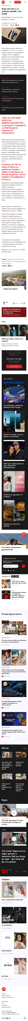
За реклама (5, 1001)
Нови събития (6, 995)
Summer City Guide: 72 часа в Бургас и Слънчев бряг (13, 99)
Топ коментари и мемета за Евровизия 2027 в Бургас (10, 89)
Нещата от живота (6, 5)
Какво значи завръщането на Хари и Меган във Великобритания (13, 80)
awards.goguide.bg (14, 249)
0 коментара (5, 25)
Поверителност (6, 1007)
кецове (4, 263)
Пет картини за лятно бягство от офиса (13, 108)
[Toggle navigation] (25, 2)
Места (4, 993)
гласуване (10, 259)
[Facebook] (16, 25)
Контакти (5, 1005)
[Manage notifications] (25, 1018)
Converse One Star (11, 261)
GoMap (18, 2)
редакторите (21, 261)
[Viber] (18, 25)
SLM (18, 1014)
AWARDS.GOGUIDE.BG (12, 123)
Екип (3, 1003)
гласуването (6, 218)
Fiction (8, 1014)
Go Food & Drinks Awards (15, 50)
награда (8, 263)
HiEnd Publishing (10, 1012)
